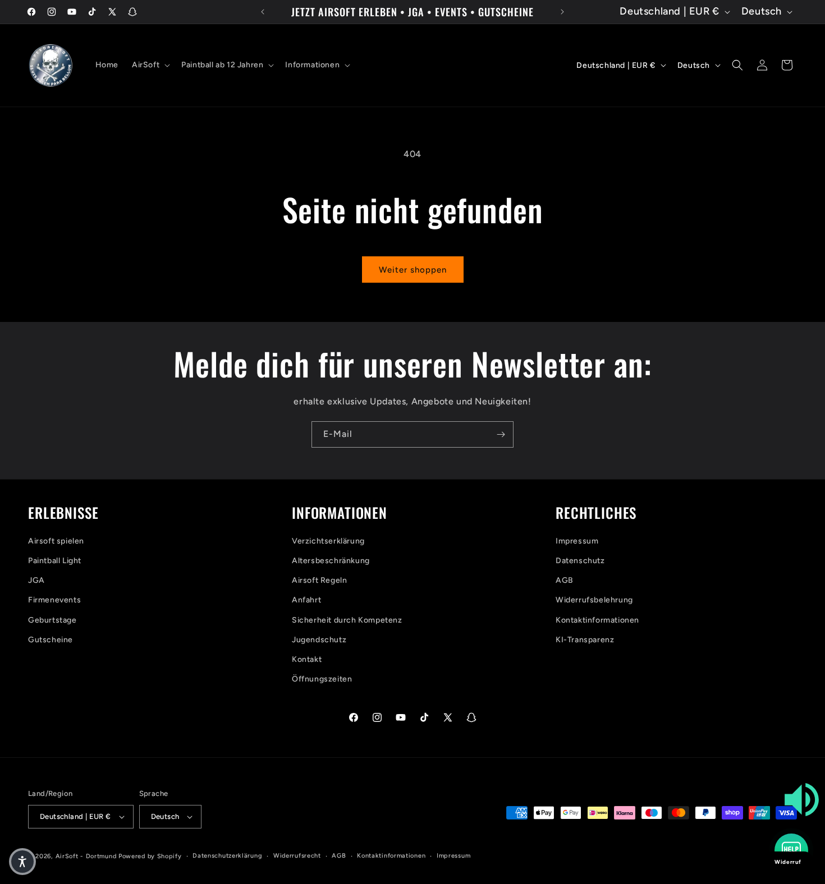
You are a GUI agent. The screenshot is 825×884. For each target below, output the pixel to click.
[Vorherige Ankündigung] (262, 11)
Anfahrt (306, 600)
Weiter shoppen (413, 270)
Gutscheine (50, 639)
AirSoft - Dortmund (86, 856)
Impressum (577, 541)
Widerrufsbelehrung (594, 600)
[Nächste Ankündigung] (562, 11)
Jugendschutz (319, 639)
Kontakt (307, 659)
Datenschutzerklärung (227, 855)
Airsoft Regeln (319, 580)
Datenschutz (580, 560)
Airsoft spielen (56, 541)
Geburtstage (52, 620)
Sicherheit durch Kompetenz (347, 620)
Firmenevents (54, 600)
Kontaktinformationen (597, 620)
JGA (36, 580)
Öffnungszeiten (322, 679)
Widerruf (787, 861)
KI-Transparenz (585, 639)
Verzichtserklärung (328, 541)
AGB (565, 580)
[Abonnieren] (500, 434)
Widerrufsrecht (297, 855)
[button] (150, 65)
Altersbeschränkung (331, 560)
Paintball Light (54, 560)
